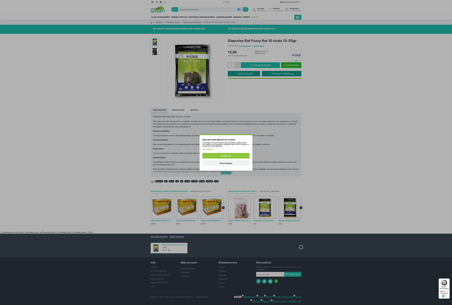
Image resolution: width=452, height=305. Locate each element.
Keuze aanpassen (226, 163)
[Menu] (448, 280)
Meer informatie (207, 149)
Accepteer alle (226, 156)
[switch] (444, 296)
